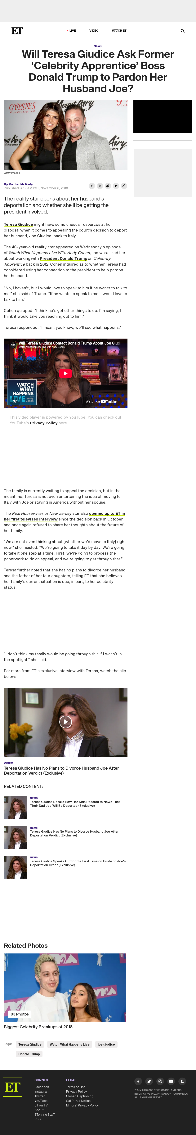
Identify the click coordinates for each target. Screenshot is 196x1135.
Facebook (41, 1087)
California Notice (78, 1101)
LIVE (72, 31)
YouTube (40, 1101)
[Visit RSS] (182, 1082)
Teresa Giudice (18, 224)
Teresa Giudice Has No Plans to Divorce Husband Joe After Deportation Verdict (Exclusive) (61, 771)
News (98, 46)
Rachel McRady (21, 184)
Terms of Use (75, 1087)
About (39, 1110)
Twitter (39, 1096)
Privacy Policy (44, 423)
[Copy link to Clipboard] (124, 186)
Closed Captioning (79, 1096)
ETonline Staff (44, 1114)
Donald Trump (29, 1054)
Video (94, 31)
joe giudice (106, 1045)
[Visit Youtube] (171, 1081)
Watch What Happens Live (70, 1045)
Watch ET (119, 31)
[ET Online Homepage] (17, 31)
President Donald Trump (63, 259)
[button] (65, 722)
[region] (162, 116)
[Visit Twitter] (149, 1082)
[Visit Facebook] (138, 1082)
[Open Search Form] (183, 31)
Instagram (41, 1091)
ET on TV (41, 1105)
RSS (37, 1119)
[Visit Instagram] (160, 1082)
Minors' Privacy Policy (82, 1105)
